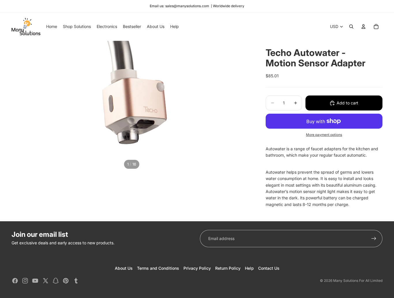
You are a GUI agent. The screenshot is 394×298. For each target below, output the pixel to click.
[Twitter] (45, 280)
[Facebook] (15, 280)
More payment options (324, 135)
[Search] (351, 26)
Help (249, 268)
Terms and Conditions (158, 268)
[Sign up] (374, 239)
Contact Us (268, 268)
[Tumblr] (75, 280)
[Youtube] (35, 280)
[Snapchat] (55, 280)
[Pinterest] (65, 280)
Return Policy (228, 268)
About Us (124, 268)
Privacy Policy (197, 268)
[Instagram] (25, 280)
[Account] (363, 26)
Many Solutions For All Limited (357, 280)
